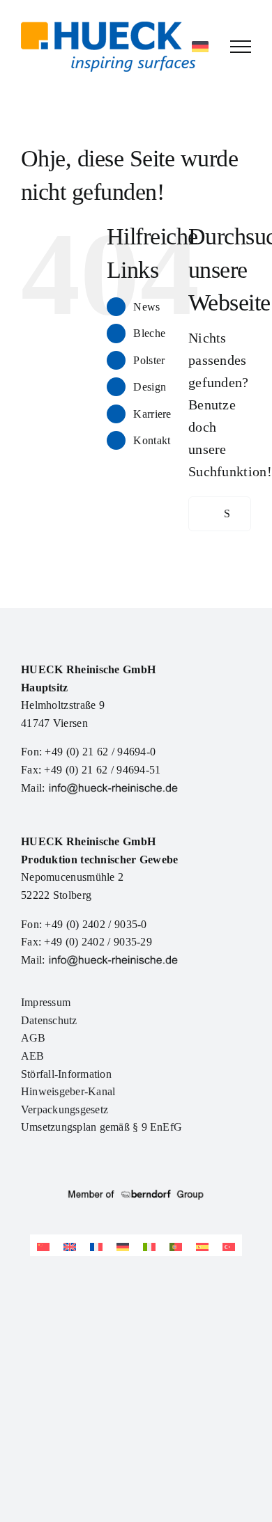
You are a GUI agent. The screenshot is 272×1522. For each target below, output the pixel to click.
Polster (149, 360)
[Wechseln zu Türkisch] (229, 1245)
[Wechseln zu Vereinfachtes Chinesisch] (43, 1245)
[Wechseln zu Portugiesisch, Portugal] (176, 1245)
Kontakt (151, 440)
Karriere (152, 414)
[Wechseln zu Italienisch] (149, 1245)
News (146, 307)
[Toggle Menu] (240, 46)
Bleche (149, 333)
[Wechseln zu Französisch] (96, 1245)
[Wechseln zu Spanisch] (202, 1245)
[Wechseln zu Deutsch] (122, 1245)
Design (149, 387)
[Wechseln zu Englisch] (69, 1245)
